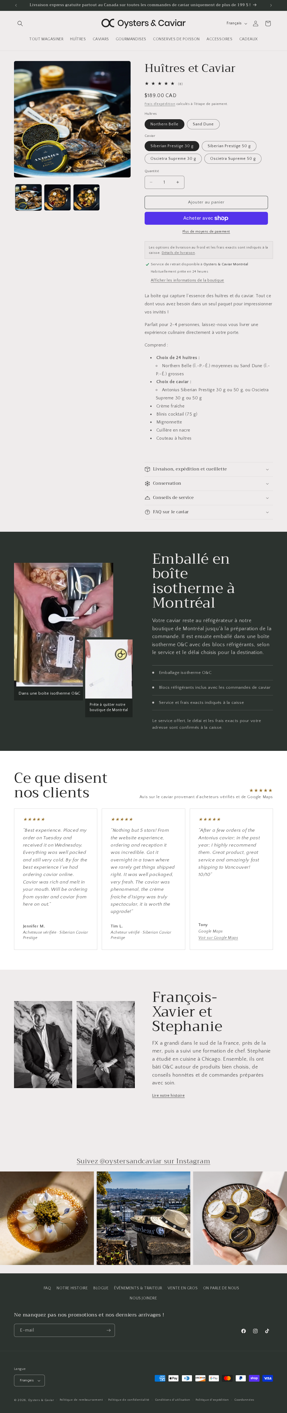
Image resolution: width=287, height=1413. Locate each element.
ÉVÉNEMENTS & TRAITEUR (138, 1288)
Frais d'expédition (160, 104)
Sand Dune (203, 124)
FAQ (47, 1288)
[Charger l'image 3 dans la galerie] (86, 197)
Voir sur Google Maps (218, 938)
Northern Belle (165, 124)
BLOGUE (101, 1288)
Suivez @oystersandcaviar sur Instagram (143, 1161)
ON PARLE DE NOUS (221, 1288)
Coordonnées (244, 1400)
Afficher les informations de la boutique (187, 280)
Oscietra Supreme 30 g (173, 158)
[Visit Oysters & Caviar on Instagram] (47, 1218)
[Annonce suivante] (271, 5)
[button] (20, 23)
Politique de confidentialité (128, 1400)
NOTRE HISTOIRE (72, 1288)
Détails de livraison (178, 253)
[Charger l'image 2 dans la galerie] (57, 197)
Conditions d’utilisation (172, 1400)
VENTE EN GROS (183, 1288)
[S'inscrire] (108, 1330)
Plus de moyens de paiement (206, 231)
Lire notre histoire (168, 1095)
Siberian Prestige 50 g (229, 146)
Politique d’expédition (212, 1400)
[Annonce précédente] (16, 5)
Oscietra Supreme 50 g (233, 158)
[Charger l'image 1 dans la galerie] (28, 197)
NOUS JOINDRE (143, 1298)
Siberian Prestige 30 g (172, 146)
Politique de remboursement (81, 1400)
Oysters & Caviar (41, 1400)
